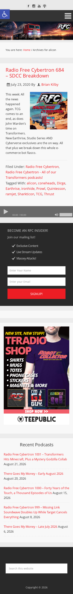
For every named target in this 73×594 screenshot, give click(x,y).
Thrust (49, 194)
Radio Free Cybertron (42, 166)
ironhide (28, 188)
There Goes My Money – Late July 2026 (30, 527)
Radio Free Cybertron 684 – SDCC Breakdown (35, 72)
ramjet (11, 194)
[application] (36, 211)
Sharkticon (26, 194)
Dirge (61, 183)
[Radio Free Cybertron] (36, 31)
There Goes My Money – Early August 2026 (33, 474)
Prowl (40, 188)
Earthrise (13, 188)
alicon (31, 183)
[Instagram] (33, 6)
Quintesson (56, 188)
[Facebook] (28, 6)
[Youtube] (39, 6)
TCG (39, 194)
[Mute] (56, 214)
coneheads (46, 183)
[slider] (66, 214)
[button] (5, 14)
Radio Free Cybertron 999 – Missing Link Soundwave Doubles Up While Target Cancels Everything (35, 512)
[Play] (5, 211)
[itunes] (44, 6)
